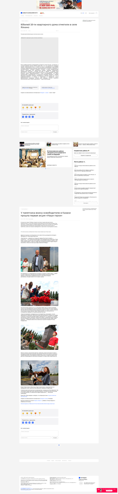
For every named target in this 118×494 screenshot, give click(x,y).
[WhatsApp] (33, 117)
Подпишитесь (109, 490)
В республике (24, 209)
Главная (22, 15)
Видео (53, 460)
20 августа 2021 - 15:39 (24, 30)
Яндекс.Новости (38, 400)
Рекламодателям (28, 15)
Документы (64, 460)
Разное (69, 460)
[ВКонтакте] (23, 117)
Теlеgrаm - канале (44, 92)
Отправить (55, 131)
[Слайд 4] (47, 168)
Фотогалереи (58, 460)
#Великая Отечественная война (36, 403)
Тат (86, 13)
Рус (81, 13)
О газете (40, 15)
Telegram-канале (44, 398)
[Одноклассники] (26, 117)
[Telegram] (29, 117)
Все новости (86, 203)
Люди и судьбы (25, 20)
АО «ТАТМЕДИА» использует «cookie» (27, 488)
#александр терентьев (49, 403)
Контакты (36, 15)
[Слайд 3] (45, 168)
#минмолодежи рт (25, 403)
